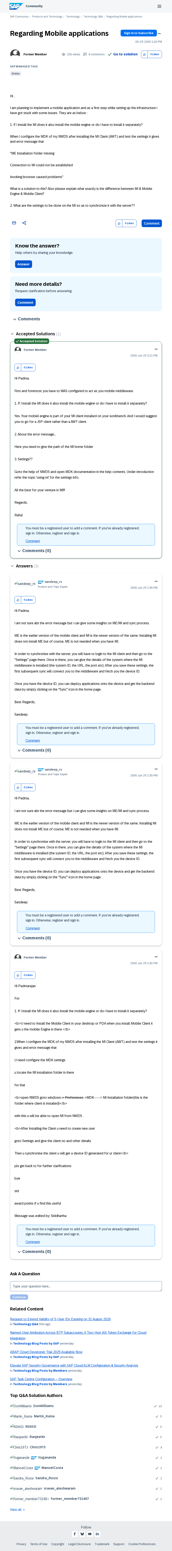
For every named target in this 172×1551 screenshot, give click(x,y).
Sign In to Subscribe (139, 33)
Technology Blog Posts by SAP (36, 1343)
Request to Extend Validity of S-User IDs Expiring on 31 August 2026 (60, 1319)
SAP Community (19, 16)
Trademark (102, 1544)
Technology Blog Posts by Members (40, 1370)
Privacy (21, 1544)
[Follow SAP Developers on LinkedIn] (97, 1534)
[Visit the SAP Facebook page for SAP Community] (74, 1534)
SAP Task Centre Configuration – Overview (41, 1379)
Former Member (35, 54)
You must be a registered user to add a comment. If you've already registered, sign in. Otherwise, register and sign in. (82, 530)
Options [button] (159, 33)
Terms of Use (38, 1544)
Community (34, 6)
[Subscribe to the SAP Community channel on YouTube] (89, 1534)
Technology (73, 16)
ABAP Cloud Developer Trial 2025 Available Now (46, 1352)
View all (15, 1509)
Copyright (57, 1544)
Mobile (16, 73)
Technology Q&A (93, 16)
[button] (144, 54)
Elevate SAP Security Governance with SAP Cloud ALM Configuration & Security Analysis (74, 1365)
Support (119, 1544)
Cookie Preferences (142, 1544)
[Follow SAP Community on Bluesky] (82, 1534)
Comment (152, 223)
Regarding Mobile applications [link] (124, 16)
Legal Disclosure (79, 1544)
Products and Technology (47, 16)
